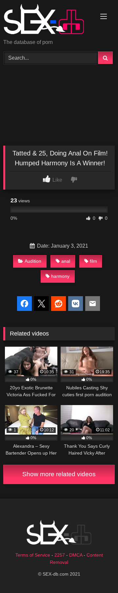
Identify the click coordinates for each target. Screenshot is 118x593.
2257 (59, 555)
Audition (33, 261)
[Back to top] (97, 573)
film (93, 261)
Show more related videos (59, 474)
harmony (60, 276)
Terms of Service (32, 555)
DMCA (75, 555)
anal (65, 261)
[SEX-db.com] (48, 20)
